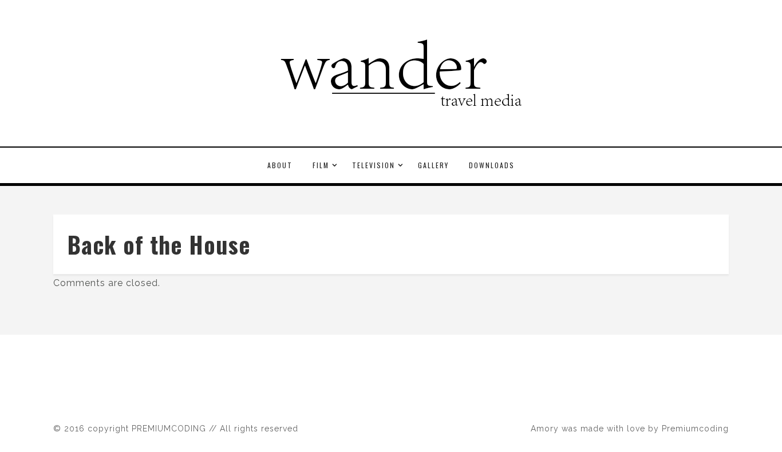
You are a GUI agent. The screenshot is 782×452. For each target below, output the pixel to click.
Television (373, 165)
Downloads (492, 165)
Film (321, 165)
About (280, 165)
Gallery (433, 165)
